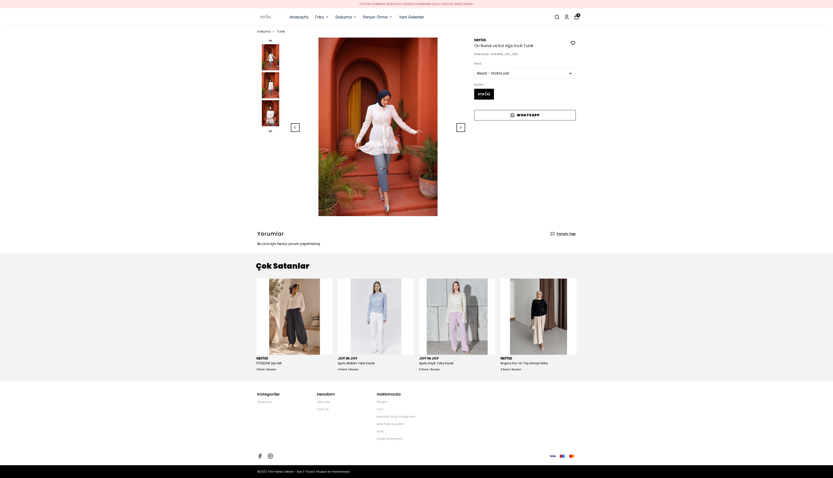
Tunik (281, 31)
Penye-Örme (375, 17)
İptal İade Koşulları (390, 424)
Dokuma (344, 17)
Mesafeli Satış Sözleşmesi (396, 416)
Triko (319, 17)
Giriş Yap (323, 402)
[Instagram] (270, 456)
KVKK (380, 431)
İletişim (382, 402)
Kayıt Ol (322, 409)
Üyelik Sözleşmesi (390, 439)
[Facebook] (259, 456)
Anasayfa (299, 17)
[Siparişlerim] (566, 17)
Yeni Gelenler (411, 17)
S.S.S (380, 409)
